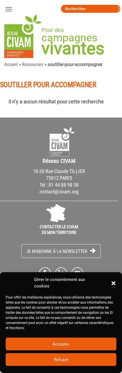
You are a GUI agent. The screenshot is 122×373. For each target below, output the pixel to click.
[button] (113, 283)
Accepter (61, 344)
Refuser (61, 359)
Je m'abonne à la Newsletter (57, 251)
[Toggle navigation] (8, 8)
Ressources (32, 64)
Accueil (11, 64)
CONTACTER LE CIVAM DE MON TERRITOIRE (59, 229)
